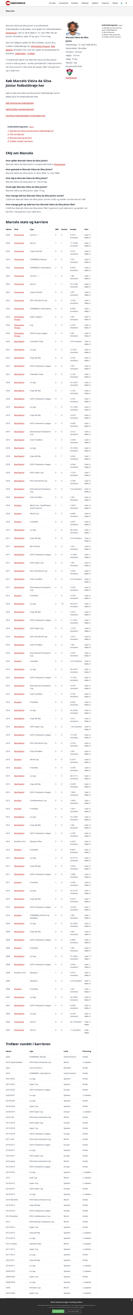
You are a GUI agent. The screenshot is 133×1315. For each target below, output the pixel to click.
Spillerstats (20, 53)
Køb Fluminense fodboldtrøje (20, 103)
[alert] (66, 1306)
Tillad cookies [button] (58, 1311)
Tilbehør (85, 3)
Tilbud (115, 3)
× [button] (131, 1300)
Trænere (105, 3)
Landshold (63, 3)
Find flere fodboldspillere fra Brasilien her (25, 115)
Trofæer (31, 53)
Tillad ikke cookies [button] (73, 1311)
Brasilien (18, 505)
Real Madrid (19, 341)
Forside (52, 3)
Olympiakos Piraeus (40, 46)
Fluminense (11, 32)
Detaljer (82, 1307)
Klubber (74, 3)
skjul (31, 127)
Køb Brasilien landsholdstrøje (20, 109)
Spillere (95, 3)
